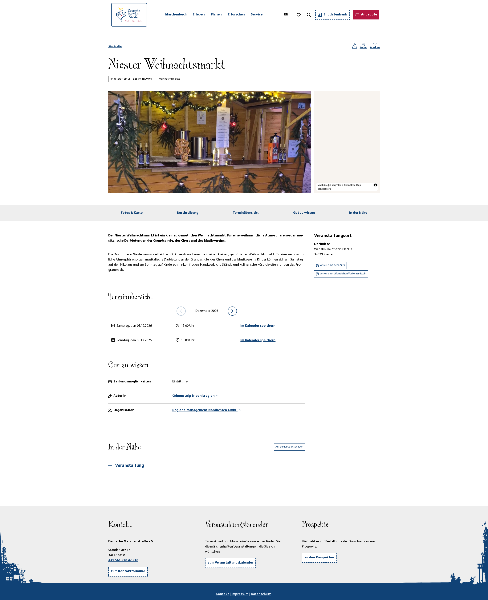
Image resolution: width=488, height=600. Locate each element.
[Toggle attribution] (375, 185)
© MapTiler (335, 185)
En (286, 14)
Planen (216, 14)
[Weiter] (232, 311)
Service (256, 14)
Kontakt (222, 594)
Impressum (239, 594)
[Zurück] (181, 311)
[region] (347, 142)
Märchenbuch (176, 14)
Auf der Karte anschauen (289, 446)
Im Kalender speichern (257, 326)
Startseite (115, 46)
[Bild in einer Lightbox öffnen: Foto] (209, 142)
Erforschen (236, 14)
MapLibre (323, 185)
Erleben (199, 14)
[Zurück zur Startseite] (129, 15)
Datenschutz (261, 594)
